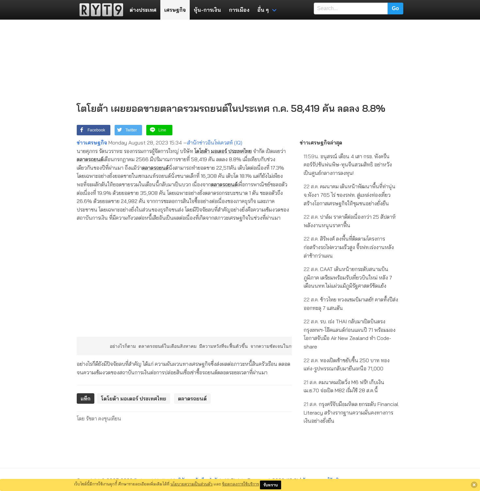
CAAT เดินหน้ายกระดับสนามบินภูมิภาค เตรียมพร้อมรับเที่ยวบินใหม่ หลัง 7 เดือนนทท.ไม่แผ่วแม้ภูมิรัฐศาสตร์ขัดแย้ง (348, 277)
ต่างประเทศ (143, 10)
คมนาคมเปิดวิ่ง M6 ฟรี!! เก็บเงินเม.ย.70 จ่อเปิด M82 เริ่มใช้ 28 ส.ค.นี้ (344, 386)
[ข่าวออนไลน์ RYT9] (99, 10)
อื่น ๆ (263, 10)
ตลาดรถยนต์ (90, 159)
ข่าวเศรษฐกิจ (92, 142)
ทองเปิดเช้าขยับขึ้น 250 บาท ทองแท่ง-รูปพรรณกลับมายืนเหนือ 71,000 (347, 364)
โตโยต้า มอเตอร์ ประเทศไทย (223, 151)
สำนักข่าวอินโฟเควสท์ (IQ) (214, 142)
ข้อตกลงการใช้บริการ (240, 483)
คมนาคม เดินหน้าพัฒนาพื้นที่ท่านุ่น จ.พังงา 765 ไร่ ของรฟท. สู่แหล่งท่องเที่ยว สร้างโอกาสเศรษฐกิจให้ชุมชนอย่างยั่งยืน (349, 194)
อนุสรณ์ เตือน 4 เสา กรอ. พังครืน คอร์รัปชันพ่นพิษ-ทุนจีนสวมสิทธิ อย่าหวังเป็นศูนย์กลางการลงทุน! (348, 164)
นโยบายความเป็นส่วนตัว (191, 483)
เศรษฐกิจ (175, 10)
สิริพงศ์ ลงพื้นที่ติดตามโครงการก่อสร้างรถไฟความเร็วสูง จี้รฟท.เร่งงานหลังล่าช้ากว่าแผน (349, 247)
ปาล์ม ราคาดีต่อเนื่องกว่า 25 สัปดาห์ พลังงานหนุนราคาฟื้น (350, 221)
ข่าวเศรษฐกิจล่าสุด (321, 142)
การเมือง (239, 10)
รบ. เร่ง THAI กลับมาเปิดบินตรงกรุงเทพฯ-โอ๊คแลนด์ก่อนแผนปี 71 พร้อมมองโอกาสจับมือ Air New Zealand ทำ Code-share (349, 334)
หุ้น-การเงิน (207, 10)
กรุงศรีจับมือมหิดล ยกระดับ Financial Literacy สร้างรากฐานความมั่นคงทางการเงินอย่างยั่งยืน (351, 412)
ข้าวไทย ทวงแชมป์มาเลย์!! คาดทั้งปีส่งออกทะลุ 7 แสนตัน (351, 303)
